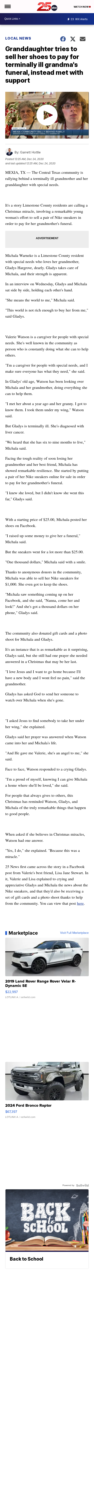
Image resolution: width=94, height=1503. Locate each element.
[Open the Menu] (7, 6)
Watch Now (81, 6)
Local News (18, 38)
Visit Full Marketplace (74, 932)
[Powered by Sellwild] (82, 1185)
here (80, 903)
